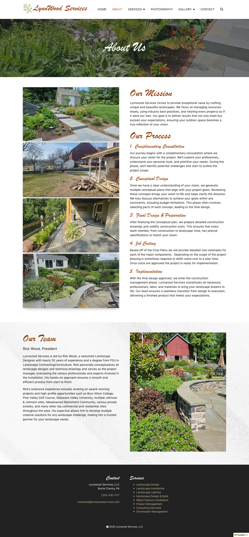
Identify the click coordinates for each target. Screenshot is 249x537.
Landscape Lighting (148, 492)
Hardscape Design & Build (152, 496)
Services (135, 9)
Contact (207, 9)
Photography (162, 9)
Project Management (149, 504)
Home (102, 9)
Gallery (185, 9)
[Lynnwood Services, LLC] (55, 8)
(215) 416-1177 (110, 495)
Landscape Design (147, 484)
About (117, 9)
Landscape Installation (150, 488)
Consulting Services (148, 507)
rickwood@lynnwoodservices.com (98, 502)
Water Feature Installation (152, 500)
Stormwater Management (152, 511)
